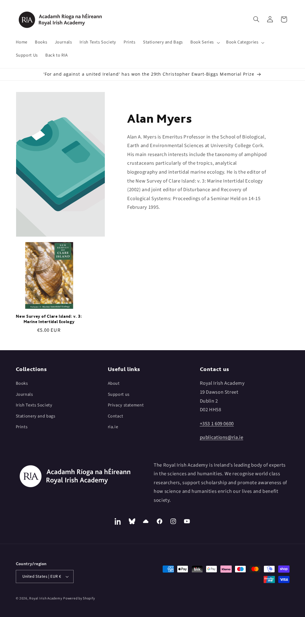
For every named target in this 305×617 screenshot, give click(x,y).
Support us (119, 394)
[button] (204, 42)
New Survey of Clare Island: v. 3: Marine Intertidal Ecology (49, 319)
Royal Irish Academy (45, 598)
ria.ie (113, 427)
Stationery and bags (35, 416)
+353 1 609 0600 (217, 423)
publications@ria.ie (221, 437)
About (114, 383)
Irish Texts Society (34, 405)
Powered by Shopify (79, 598)
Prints (22, 427)
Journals (24, 394)
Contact (115, 416)
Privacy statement (126, 405)
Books (22, 383)
